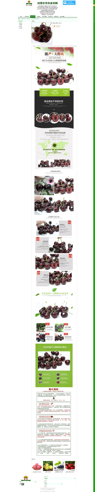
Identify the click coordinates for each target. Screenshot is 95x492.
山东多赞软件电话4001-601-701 (47, 491)
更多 (75, 478)
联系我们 (54, 488)
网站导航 (46, 478)
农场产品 (45, 481)
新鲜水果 (45, 485)
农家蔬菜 (45, 486)
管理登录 (53, 491)
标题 (20, 481)
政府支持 (45, 482)
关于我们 (45, 480)
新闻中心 (50, 488)
